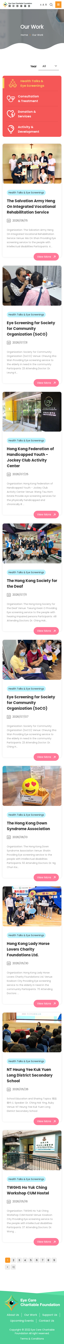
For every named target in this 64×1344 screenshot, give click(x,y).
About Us (13, 1315)
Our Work (37, 35)
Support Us (49, 1315)
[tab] (32, 83)
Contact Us (46, 1321)
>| (13, 1267)
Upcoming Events (22, 1321)
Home (24, 35)
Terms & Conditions (32, 1338)
